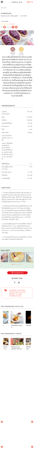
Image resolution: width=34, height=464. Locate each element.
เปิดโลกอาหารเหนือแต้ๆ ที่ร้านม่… (17, 348)
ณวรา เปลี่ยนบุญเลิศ (12, 16)
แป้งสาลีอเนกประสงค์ (15, 296)
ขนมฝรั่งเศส (12, 290)
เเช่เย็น (20, 294)
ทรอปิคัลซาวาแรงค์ (16, 326)
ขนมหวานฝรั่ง (21, 290)
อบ (17, 294)
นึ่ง (20, 292)
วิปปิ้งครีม (12, 294)
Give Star (12, 24)
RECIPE (4, 8)
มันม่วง (24, 292)
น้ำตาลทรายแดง (13, 292)
